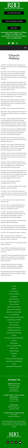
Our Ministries (14, 314)
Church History (14, 294)
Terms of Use (14, 304)
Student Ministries (14, 327)
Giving (14, 335)
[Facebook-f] (7, 442)
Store (14, 356)
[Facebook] (9, 43)
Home (14, 286)
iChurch (14, 340)
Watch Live (14, 348)
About (14, 289)
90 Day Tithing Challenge (14, 338)
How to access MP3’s (14, 346)
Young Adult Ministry (14, 333)
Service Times (14, 299)
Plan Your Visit (14, 322)
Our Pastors (14, 291)
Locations (14, 296)
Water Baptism (14, 302)
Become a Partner (14, 307)
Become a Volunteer (14, 312)
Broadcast (14, 343)
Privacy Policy (14, 325)
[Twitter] (12, 442)
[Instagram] (17, 43)
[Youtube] (13, 43)
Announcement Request (14, 359)
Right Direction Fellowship (14, 317)
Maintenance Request (14, 361)
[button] (25, 47)
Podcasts (14, 353)
